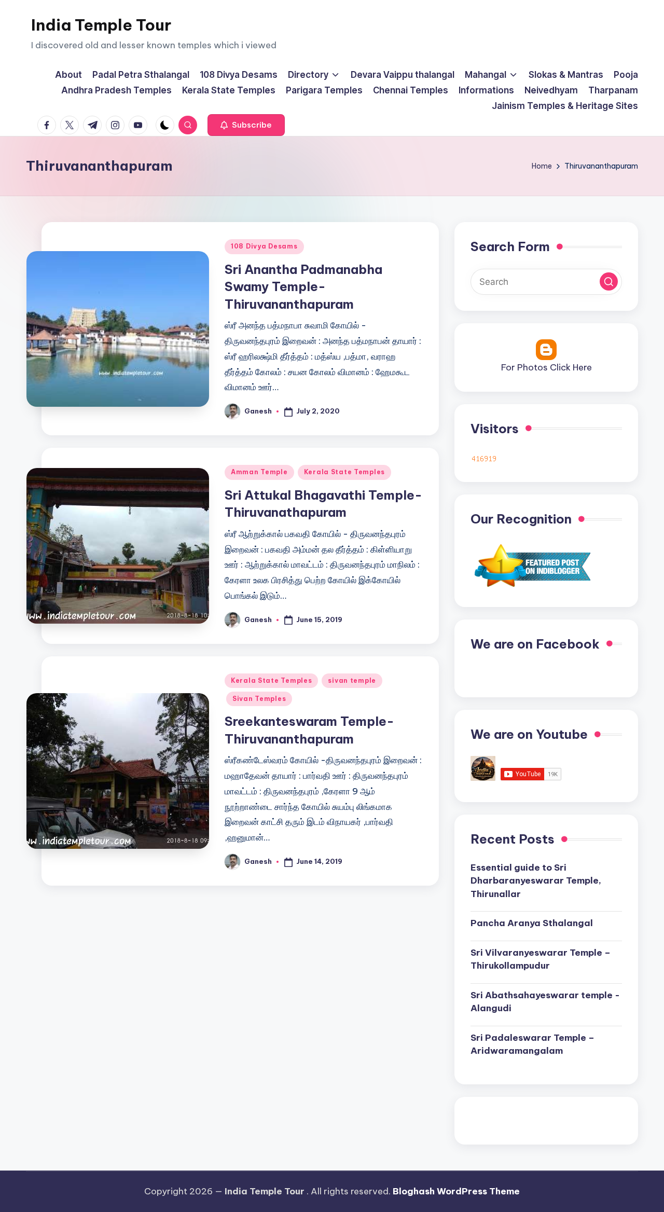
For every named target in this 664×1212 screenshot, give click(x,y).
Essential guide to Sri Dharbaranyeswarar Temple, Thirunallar (536, 881)
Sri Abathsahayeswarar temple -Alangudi (545, 1001)
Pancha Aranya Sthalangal (532, 923)
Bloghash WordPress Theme (456, 1191)
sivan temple (352, 680)
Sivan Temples (259, 699)
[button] (246, 125)
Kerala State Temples (344, 472)
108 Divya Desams (264, 246)
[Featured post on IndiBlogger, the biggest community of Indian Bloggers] (531, 565)
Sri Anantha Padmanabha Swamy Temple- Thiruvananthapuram (303, 286)
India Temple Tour (101, 25)
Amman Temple (259, 472)
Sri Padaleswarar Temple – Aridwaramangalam (532, 1044)
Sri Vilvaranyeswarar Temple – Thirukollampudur (541, 959)
